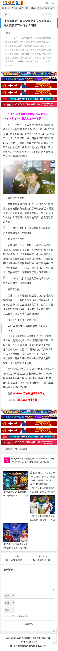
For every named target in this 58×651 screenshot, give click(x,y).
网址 (7, 610)
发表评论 (48, 14)
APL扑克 (29, 462)
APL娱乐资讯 (17, 8)
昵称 (9, 595)
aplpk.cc (27, 369)
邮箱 (9, 603)
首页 (7, 8)
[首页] (54, 630)
